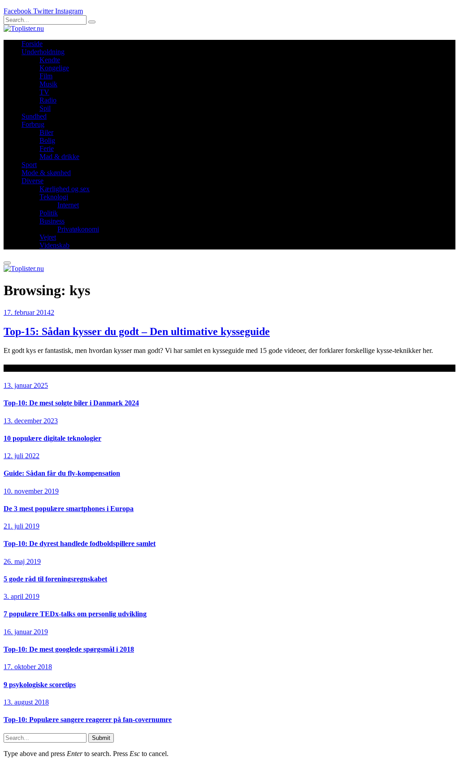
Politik (48, 213)
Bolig (47, 140)
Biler (46, 132)
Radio (47, 100)
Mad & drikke (59, 156)
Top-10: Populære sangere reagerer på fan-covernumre (88, 719)
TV (44, 92)
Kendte (49, 60)
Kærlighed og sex (64, 189)
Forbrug (33, 124)
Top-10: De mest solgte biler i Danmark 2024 (71, 403)
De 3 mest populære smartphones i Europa (69, 508)
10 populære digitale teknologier (52, 438)
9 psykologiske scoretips (40, 684)
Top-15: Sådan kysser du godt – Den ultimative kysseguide (137, 331)
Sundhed (34, 116)
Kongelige (54, 68)
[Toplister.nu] (24, 28)
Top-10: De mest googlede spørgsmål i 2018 (69, 649)
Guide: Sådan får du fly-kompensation (62, 473)
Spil (45, 108)
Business (52, 221)
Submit (101, 738)
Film (45, 76)
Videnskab (54, 245)
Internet (68, 205)
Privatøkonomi (78, 229)
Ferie (46, 148)
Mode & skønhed (46, 172)
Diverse (32, 181)
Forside (32, 43)
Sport (29, 164)
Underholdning (43, 52)
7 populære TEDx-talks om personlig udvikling (75, 614)
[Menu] (7, 263)
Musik (48, 84)
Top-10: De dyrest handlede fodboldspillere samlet (80, 543)
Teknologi (53, 197)
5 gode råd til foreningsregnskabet (55, 579)
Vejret (47, 237)
